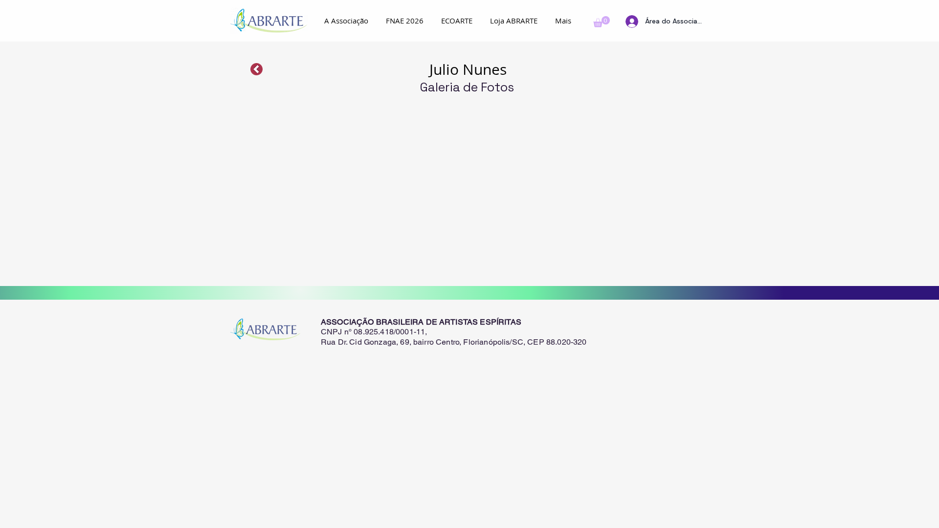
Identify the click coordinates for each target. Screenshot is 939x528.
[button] (601, 21)
